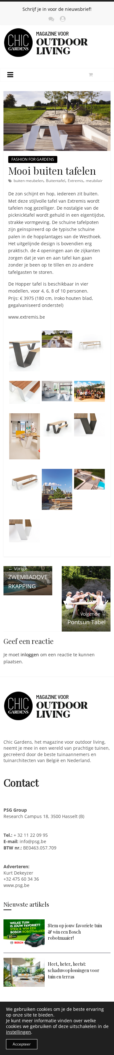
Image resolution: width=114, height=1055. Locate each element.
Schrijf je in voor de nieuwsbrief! (57, 9)
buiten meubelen (28, 180)
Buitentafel (55, 180)
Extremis (75, 180)
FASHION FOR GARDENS (32, 159)
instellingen (18, 1032)
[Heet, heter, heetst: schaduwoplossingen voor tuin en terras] (24, 961)
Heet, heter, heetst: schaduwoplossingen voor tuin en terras (73, 970)
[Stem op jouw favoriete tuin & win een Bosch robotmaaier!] (24, 922)
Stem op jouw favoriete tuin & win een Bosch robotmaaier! (75, 932)
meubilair (94, 180)
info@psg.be (33, 841)
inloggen (30, 655)
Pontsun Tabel (86, 618)
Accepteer (22, 1044)
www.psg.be (17, 885)
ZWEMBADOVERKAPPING (28, 577)
